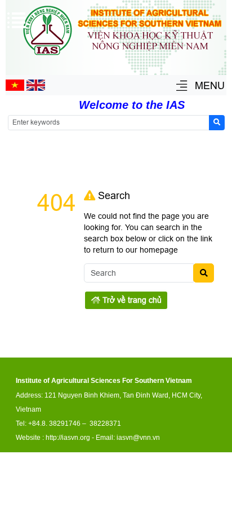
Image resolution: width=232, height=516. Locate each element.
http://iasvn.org (68, 438)
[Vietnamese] (15, 87)
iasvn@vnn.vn (138, 438)
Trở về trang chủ (131, 300)
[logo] (122, 56)
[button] (181, 86)
